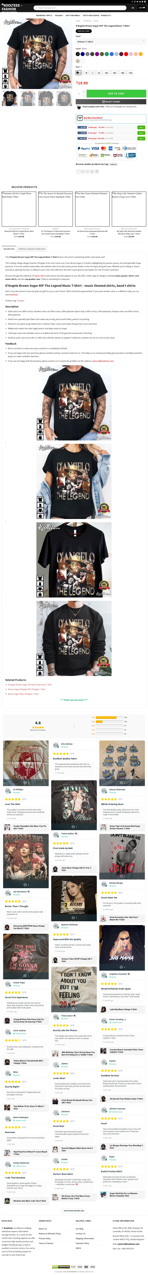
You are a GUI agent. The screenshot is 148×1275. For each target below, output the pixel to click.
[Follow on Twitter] (137, 2)
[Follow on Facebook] (132, 2)
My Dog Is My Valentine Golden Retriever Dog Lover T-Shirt (129, 232)
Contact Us (80, 1233)
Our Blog (79, 1228)
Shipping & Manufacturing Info (31, 249)
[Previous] (6, 54)
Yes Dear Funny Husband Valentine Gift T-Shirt (92, 232)
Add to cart (116, 93)
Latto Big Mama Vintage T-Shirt (123, 1009)
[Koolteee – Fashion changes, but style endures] (13, 7)
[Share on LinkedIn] (97, 172)
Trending (87, 21)
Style (78, 36)
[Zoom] (5, 86)
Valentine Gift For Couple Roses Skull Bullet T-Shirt (19, 232)
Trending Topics (44, 15)
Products (106, 15)
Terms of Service (46, 1243)
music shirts (40, 275)
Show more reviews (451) (74, 1211)
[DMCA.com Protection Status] (61, 1267)
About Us (43, 1228)
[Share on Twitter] (83, 172)
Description (9, 249)
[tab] (9, 249)
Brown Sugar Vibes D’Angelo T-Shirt (23, 694)
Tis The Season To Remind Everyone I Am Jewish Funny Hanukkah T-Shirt (56, 232)
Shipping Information (85, 1238)
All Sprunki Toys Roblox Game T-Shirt (126, 1099)
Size (78, 67)
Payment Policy (82, 1243)
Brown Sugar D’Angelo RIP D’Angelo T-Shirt (26, 689)
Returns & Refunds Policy (50, 1233)
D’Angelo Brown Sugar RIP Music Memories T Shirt (30, 684)
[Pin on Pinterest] (92, 172)
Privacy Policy (45, 1238)
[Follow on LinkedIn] (145, 2)
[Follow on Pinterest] (142, 2)
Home (78, 21)
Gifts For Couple (91, 15)
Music (96, 21)
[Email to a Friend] (87, 172)
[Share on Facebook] (78, 172)
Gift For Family (73, 15)
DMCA (78, 1248)
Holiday (59, 15)
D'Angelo (113, 164)
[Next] (68, 54)
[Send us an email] (140, 2)
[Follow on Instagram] (135, 2)
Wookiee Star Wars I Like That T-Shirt (30, 1201)
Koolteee (13, 294)
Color (78, 48)
